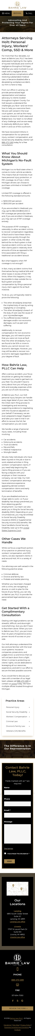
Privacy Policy (26, 1025)
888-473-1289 (7, 142)
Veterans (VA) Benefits (16, 731)
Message (8, 822)
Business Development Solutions (16, 1027)
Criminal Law (12, 721)
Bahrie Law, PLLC (16, 1018)
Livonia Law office (17, 937)
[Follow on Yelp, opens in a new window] (17, 1001)
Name (7, 788)
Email (7, 810)
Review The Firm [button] (17, 1008)
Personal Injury (12, 707)
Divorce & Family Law (15, 726)
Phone (7, 799)
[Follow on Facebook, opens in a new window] (13, 1001)
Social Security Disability (16, 712)
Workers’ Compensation (16, 717)
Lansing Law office (17, 922)
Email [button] (18, 13)
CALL (30, 13)
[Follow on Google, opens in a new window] (22, 1001)
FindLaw (17, 1030)
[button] (5, 12)
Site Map (16, 1025)
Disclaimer (8, 849)
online (14, 684)
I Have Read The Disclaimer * (18, 854)
